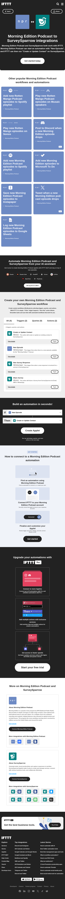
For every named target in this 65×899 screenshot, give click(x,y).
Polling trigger (19, 350)
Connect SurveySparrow (19, 779)
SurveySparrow (21, 41)
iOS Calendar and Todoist (22, 867)
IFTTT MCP (5, 855)
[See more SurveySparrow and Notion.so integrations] (48, 799)
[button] (62, 4)
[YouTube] (33, 891)
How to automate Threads (48, 867)
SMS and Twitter (19, 861)
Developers (13, 886)
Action (17, 334)
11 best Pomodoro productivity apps (51, 864)
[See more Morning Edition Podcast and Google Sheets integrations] (32, 741)
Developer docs (6, 870)
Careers (21, 886)
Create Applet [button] (32, 430)
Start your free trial (32, 667)
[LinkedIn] (24, 891)
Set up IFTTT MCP (32, 285)
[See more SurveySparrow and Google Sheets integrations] (32, 791)
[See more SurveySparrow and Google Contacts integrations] (32, 799)
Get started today (32, 61)
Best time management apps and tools (51, 852)
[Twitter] (37, 891)
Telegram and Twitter (21, 870)
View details (11, 341)
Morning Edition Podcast (30, 36)
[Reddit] (46, 891)
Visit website (12, 723)
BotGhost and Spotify (21, 858)
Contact (39, 886)
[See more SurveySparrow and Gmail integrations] (16, 791)
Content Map (5, 861)
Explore (4, 842)
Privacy (46, 886)
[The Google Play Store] (38, 879)
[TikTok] (42, 891)
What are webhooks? (46, 861)
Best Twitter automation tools (49, 849)
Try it (54, 341)
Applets (4, 852)
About (52, 886)
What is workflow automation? (49, 855)
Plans (3, 867)
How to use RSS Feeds (47, 858)
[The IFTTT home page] (6, 3)
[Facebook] (19, 891)
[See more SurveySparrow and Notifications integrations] (48, 791)
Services (4, 845)
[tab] (9, 321)
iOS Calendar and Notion (22, 849)
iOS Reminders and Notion (23, 864)
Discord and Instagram (21, 845)
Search (4, 864)
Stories (4, 849)
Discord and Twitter (20, 873)
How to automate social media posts (51, 870)
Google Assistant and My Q (23, 855)
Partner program (30, 886)
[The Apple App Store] (26, 879)
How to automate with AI (47, 845)
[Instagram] (28, 891)
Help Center (5, 858)
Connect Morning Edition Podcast (22, 729)
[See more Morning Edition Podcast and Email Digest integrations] (16, 741)
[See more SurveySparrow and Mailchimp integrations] (16, 799)
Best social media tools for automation (51, 873)
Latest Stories (45, 842)
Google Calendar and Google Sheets (26, 852)
